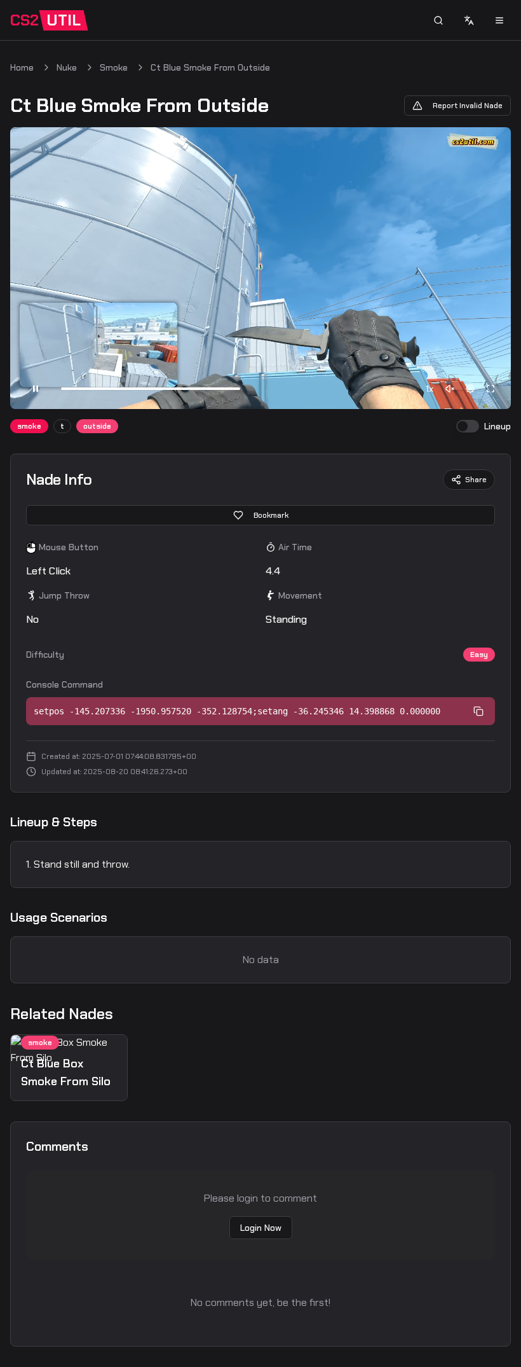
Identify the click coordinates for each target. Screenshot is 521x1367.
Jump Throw (64, 595)
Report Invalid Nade (468, 106)
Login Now (260, 1227)
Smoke (114, 67)
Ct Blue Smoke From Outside (210, 67)
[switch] (467, 426)
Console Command (64, 684)
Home (22, 67)
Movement (300, 595)
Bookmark (271, 515)
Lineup (497, 426)
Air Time (295, 547)
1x (429, 388)
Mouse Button (68, 547)
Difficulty (45, 654)
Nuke (67, 67)
